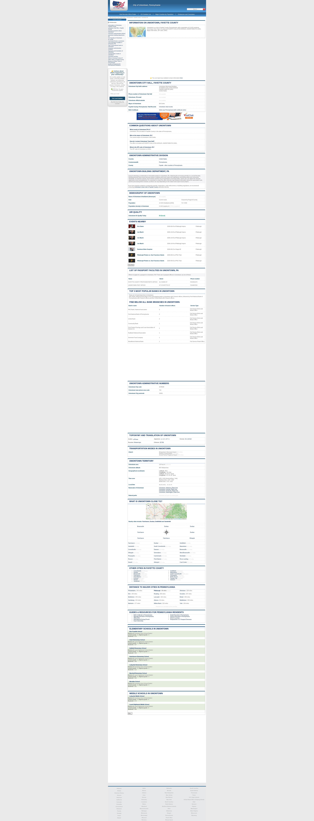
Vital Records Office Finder (127, 14)
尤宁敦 (162, 442)
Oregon (169, 813)
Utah (194, 802)
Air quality (135, 212)
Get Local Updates (117, 98)
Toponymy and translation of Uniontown (152, 435)
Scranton (182, 594)
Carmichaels (157, 556)
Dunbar (152, 521)
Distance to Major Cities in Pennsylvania (152, 587)
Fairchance (145, 521)
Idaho (144, 788)
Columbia (119, 804)
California (119, 799)
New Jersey (169, 795)
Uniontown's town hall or (141, 187)
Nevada (169, 790)
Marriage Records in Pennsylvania (144, 616)
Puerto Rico (169, 817)
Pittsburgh (157, 590)
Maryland (144, 806)
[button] (148, 505)
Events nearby (137, 221)
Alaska (119, 790)
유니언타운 (188, 439)
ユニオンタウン (165, 439)
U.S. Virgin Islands (194, 797)
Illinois (144, 790)
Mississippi (144, 815)
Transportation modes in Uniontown (149, 448)
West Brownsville (185, 552)
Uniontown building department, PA (149, 171)
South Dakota (194, 790)
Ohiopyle (192, 538)
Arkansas (119, 797)
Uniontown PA (145, 17)
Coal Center (183, 562)
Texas (194, 795)
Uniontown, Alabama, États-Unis (168, 487)
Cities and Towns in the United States (117, 17)
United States (163, 159)
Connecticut (119, 806)
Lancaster (157, 597)
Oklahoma (169, 811)
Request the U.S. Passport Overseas (181, 619)
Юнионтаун (137, 442)
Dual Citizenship (138, 621)
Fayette (161, 165)
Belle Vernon (174, 576)
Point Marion (157, 559)
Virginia (194, 806)
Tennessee (194, 792)
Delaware (119, 808)
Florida (119, 811)
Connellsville (132, 549)
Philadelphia (131, 590)
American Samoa (119, 793)
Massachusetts (144, 808)
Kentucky (144, 799)
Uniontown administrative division (148, 155)
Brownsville (140, 526)
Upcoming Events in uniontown (116, 41)
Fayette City (173, 578)
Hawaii (119, 817)
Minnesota (144, 813)
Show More (131, 265)
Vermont (194, 804)
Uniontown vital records (166, 106)
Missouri (144, 817)
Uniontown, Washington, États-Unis (169, 492)
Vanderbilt (167, 521)
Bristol (181, 597)
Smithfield (158, 521)
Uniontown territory (141, 461)
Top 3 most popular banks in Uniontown (151, 291)
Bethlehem (131, 597)
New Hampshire (169, 792)
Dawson (156, 549)
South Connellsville (159, 546)
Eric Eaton (140, 226)
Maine (144, 804)
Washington (194, 808)
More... (130, 713)
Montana (144, 820)
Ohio (169, 808)
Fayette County (137, 17)
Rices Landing (184, 559)
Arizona (119, 795)
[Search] (204, 9)
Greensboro (157, 552)
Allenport (156, 562)
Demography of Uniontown (144, 193)
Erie (129, 594)
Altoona (156, 600)
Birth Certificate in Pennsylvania (143, 615)
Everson (136, 578)
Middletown (183, 600)
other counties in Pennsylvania (173, 165)
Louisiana (144, 802)
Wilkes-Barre (157, 603)
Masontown (183, 546)
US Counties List (146, 14)
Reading (156, 594)
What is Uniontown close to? (145, 501)
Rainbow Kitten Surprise (144, 249)
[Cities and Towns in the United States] (119, 8)
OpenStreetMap (177, 518)
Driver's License (175, 618)
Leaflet (166, 518)
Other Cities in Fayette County (146, 568)
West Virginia (194, 811)
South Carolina (194, 788)
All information (113, 22)
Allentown (183, 590)
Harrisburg (131, 600)
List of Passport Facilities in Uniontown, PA (154, 270)
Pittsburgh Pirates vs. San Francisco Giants (150, 255)
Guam (119, 815)
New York (169, 799)
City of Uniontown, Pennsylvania (146, 5)
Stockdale (183, 556)
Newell (130, 562)
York (181, 603)
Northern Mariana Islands (169, 806)
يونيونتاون (135, 439)
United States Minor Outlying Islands (194, 799)
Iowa (144, 795)
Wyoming (194, 815)
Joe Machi (140, 232)
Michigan (144, 811)
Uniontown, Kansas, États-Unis (168, 489)
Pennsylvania (130, 17)
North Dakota (169, 804)
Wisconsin (194, 813)
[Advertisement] (166, 56)
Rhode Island (169, 820)
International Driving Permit (141, 619)
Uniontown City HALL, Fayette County (150, 83)
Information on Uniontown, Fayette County (153, 23)
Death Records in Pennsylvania (179, 615)
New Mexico (169, 797)
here (181, 78)
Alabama (119, 788)
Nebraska (169, 788)
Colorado (119, 802)
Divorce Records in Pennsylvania (180, 616)
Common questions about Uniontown (150, 125)
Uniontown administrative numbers (149, 383)
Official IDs (137, 618)
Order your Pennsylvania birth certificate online (172, 110)
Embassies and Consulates (186, 14)
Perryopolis (131, 556)
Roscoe (130, 559)
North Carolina (169, 802)
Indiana (144, 792)
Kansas (144, 797)
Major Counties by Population (164, 14)
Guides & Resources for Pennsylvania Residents (156, 612)
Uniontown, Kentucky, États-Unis (168, 490)
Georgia (119, 813)
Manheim (131, 603)
